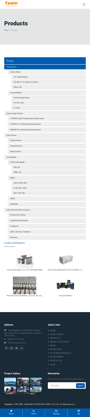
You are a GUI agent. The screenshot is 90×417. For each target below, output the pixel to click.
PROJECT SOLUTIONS (59, 342)
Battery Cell (18, 87)
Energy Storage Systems (15, 113)
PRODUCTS (55, 338)
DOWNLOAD (55, 349)
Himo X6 (17, 167)
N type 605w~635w (20, 188)
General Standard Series (22, 98)
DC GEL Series (19, 103)
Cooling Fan (14, 226)
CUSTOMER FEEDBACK (60, 353)
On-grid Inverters (16, 140)
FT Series (17, 108)
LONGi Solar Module (17, 162)
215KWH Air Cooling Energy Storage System (25, 124)
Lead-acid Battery (16, 93)
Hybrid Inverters (15, 151)
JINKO (12, 178)
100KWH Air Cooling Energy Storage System (25, 130)
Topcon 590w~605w (20, 183)
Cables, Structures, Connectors (20, 232)
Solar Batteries (11, 67)
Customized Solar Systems (19, 220)
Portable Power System (18, 215)
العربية (52, 364)
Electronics (13, 237)
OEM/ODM (14, 204)
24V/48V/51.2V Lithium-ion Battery (26, 82)
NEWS (52, 346)
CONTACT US (56, 361)
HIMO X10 (17, 172)
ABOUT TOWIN (57, 334)
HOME (53, 331)
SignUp (80, 386)
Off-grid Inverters (16, 146)
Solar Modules (11, 157)
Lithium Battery (15, 72)
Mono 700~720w (19, 193)
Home (6, 30)
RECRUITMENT (57, 357)
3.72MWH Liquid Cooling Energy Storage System (27, 118)
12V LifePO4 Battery (21, 77)
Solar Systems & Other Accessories (18, 210)
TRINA (12, 198)
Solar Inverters (11, 135)
